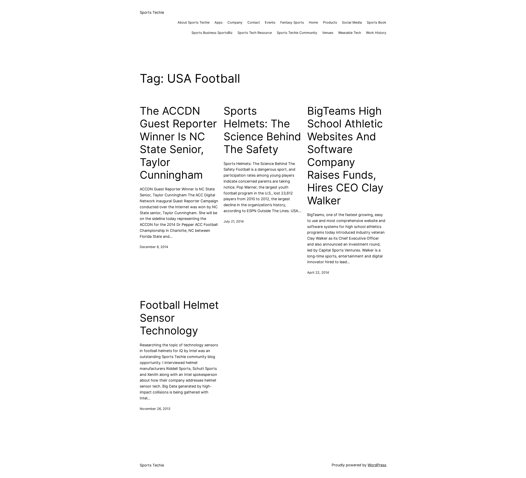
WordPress (377, 465)
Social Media (352, 22)
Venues (327, 33)
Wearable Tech (349, 33)
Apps (219, 22)
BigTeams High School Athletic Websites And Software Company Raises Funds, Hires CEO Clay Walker (345, 156)
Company (234, 22)
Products (330, 22)
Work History (376, 33)
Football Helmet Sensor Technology (179, 318)
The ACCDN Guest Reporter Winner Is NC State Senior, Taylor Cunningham (178, 143)
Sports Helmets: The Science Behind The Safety (262, 130)
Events (270, 22)
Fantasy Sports (292, 22)
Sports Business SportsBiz (212, 33)
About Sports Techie (194, 22)
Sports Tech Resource (255, 33)
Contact (253, 22)
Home (313, 22)
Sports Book (376, 22)
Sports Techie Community (297, 33)
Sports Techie (152, 12)
